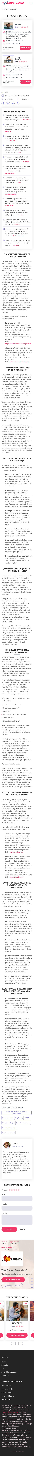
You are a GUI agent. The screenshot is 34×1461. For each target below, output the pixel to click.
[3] (14, 1190)
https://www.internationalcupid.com (18, 344)
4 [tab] (32, 1287)
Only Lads (21, 215)
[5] (19, 1190)
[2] (12, 1190)
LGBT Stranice (6, 1386)
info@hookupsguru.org (10, 1412)
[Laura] (7, 1145)
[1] (10, 1190)
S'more (19, 152)
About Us (5, 1365)
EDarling (26, 161)
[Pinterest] (17, 103)
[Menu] (31, 3)
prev (13, 1343)
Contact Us (5, 1375)
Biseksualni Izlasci (8, 1133)
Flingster (8, 131)
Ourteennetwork (18, 236)
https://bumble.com (17, 877)
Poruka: (4, 1214)
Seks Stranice (6, 1399)
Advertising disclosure (9, 1372)
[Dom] (13, 3)
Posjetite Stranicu (25, 48)
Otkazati (22, 1229)
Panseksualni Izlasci (23, 1123)
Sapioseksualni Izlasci (9, 1128)
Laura (15, 1143)
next (20, 1343)
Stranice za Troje (8, 1123)
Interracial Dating (8, 1396)
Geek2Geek (27, 120)
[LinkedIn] (8, 103)
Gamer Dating (7, 1393)
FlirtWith (16, 245)
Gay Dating (19, 1118)
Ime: (3, 1195)
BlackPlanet (9, 206)
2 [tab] (32, 1281)
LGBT (27, 1118)
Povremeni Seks (7, 1389)
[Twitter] (13, 103)
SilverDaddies (9, 173)
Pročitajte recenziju (17, 1330)
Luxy (19, 182)
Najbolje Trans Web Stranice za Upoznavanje (16, 1112)
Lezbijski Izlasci (7, 1118)
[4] (16, 1190)
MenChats (12, 141)
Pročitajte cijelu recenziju (8, 48)
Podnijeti (9, 1229)
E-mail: (4, 1204)
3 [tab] (32, 1284)
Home (4, 1362)
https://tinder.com (16, 852)
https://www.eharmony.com (20, 362)
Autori (4, 1368)
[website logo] (8, 25)
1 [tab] (32, 1278)
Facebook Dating (10, 194)
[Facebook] (3, 103)
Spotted (17, 224)
